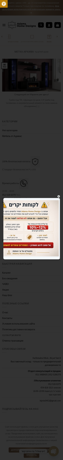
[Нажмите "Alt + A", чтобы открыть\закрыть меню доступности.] (4, 4)
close (59, 196)
